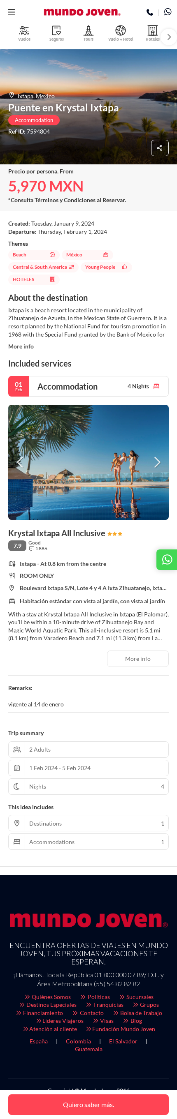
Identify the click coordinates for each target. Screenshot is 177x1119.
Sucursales (139, 996)
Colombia (78, 1041)
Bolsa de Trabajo (140, 1012)
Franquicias (107, 1004)
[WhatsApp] (168, 12)
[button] (11, 12)
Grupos (149, 1004)
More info (21, 346)
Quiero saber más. (88, 1104)
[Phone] (150, 12)
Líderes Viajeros (63, 1020)
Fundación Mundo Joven (123, 1028)
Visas (106, 1020)
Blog (135, 1020)
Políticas (98, 996)
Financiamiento (42, 1012)
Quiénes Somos (50, 996)
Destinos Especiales (51, 1004)
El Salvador (123, 1041)
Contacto (91, 1012)
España (39, 1041)
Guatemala (88, 1048)
